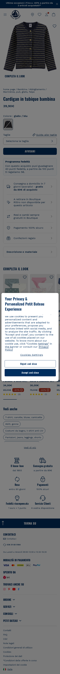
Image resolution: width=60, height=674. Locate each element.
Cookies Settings (31, 354)
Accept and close (30, 372)
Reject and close (28, 363)
